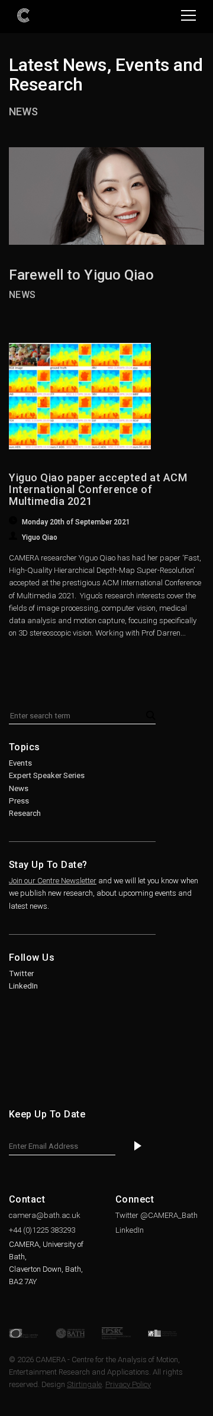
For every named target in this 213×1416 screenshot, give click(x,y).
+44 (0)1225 (42, 1230)
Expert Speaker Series (47, 775)
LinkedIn (23, 985)
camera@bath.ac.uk (44, 1215)
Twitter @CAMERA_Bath (156, 1215)
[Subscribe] (138, 1146)
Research (25, 813)
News (23, 111)
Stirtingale (84, 1384)
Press (19, 800)
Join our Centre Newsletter (52, 880)
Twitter (21, 973)
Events (20, 763)
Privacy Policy (128, 1384)
